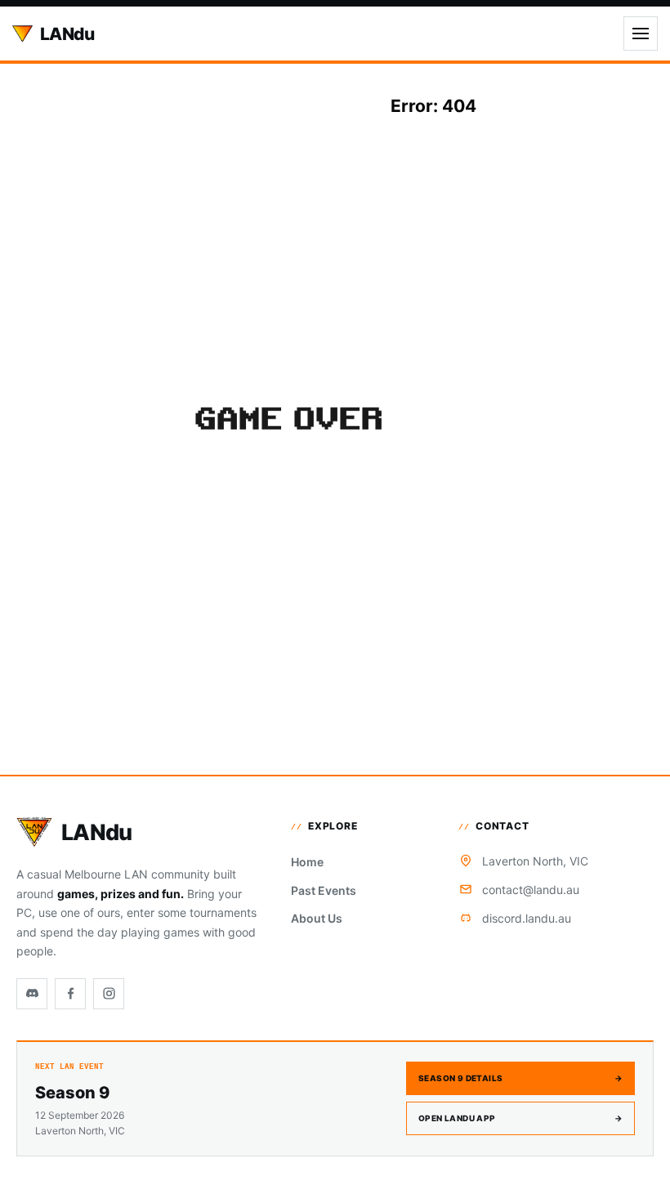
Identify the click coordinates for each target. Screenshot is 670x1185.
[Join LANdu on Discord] (31, 993)
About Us (316, 918)
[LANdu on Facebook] (70, 993)
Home (307, 862)
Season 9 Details (520, 1078)
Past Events (323, 890)
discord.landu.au (526, 918)
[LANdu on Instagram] (108, 993)
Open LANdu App (520, 1118)
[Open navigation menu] (640, 33)
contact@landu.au (530, 890)
